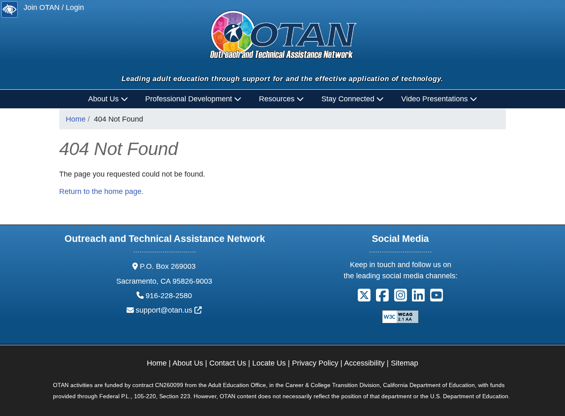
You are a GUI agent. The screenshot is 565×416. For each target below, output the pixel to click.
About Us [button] (104, 99)
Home (76, 119)
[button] (364, 298)
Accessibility (364, 363)
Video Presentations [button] (435, 99)
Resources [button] (278, 99)
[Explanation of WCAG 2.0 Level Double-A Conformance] (400, 316)
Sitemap (404, 363)
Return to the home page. (101, 191)
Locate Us (269, 363)
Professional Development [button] (189, 99)
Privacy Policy (315, 363)
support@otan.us (169, 310)
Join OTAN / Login (54, 7)
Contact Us (227, 363)
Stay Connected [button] (348, 99)
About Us (187, 363)
